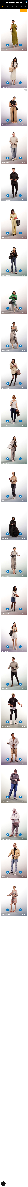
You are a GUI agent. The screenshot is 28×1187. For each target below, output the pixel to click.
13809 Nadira (5, 350)
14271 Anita (4, 651)
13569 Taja (4, 501)
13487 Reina (5, 613)
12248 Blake (5, 764)
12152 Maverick (6, 726)
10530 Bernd (5, 801)
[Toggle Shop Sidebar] (3, 1183)
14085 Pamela (5, 275)
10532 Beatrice (5, 839)
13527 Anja (4, 425)
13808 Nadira (5, 576)
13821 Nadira (5, 538)
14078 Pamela (5, 312)
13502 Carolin (5, 914)
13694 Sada (5, 463)
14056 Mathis (5, 688)
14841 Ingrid (5, 237)
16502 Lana (4, 49)
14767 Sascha (5, 200)
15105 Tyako (5, 162)
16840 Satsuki (5, 87)
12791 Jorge (5, 876)
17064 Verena (5, 125)
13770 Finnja (5, 388)
